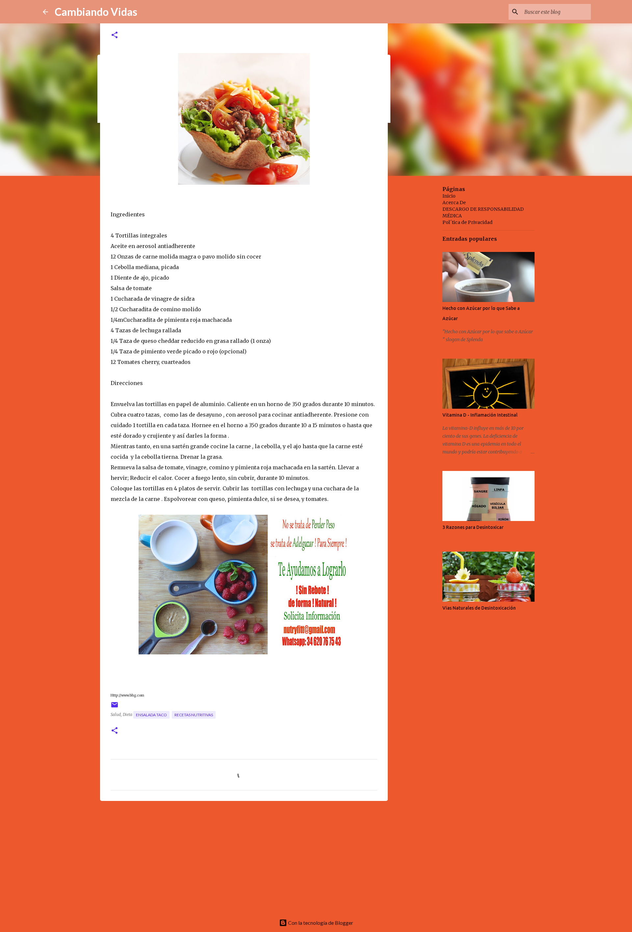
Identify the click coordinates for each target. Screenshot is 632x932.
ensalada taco (151, 714)
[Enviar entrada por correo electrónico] (114, 707)
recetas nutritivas (193, 714)
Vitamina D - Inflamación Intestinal (479, 415)
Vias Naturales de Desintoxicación (479, 608)
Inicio (449, 196)
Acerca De (454, 203)
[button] (114, 35)
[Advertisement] (243, 857)
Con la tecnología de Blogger (320, 922)
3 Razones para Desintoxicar (473, 527)
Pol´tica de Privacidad (467, 222)
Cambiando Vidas (96, 11)
